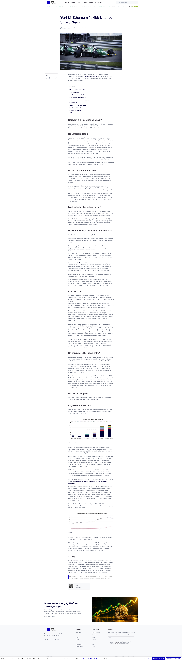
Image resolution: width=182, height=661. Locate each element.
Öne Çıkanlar (60, 11)
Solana (93, 646)
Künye (77, 637)
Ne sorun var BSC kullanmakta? (78, 105)
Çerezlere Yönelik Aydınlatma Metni (91, 658)
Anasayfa (46, 11)
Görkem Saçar (47, 616)
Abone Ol (131, 637)
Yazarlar (90, 2)
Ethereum (81, 263)
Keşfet (78, 2)
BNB (93, 642)
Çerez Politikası (79, 649)
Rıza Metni (117, 643)
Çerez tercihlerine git (146, 658)
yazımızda (75, 561)
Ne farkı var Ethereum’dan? (77, 95)
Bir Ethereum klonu (75, 92)
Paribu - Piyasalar (96, 632)
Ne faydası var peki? (76, 107)
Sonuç (72, 113)
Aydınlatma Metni (117, 642)
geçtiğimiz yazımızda (91, 76)
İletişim (77, 639)
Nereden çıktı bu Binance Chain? (78, 89)
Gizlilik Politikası (79, 646)
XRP (93, 644)
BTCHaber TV (98, 2)
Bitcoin (73, 263)
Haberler (73, 2)
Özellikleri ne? (74, 102)
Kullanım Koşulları (80, 644)
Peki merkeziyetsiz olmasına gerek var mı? (81, 100)
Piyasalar (66, 2)
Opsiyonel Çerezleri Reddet (173, 658)
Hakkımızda (78, 632)
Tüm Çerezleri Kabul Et (158, 658)
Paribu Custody (95, 635)
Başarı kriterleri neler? (76, 110)
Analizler (84, 2)
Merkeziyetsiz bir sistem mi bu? (78, 97)
